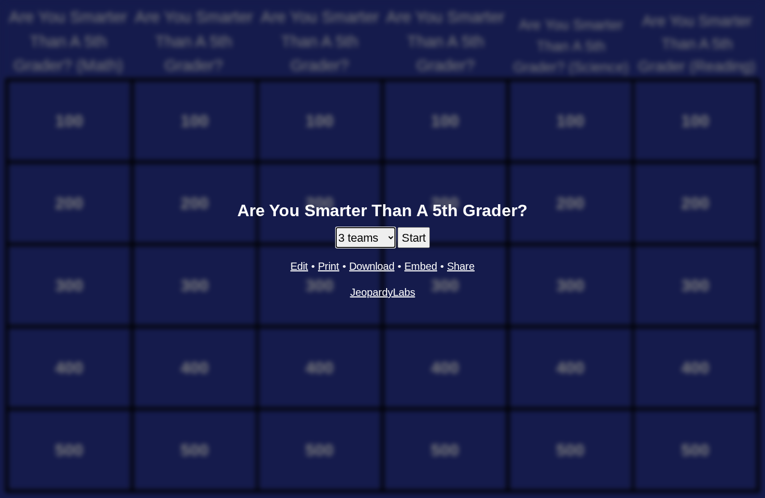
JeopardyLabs (382, 292)
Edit (299, 266)
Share (461, 266)
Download (371, 266)
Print (328, 266)
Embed (420, 266)
